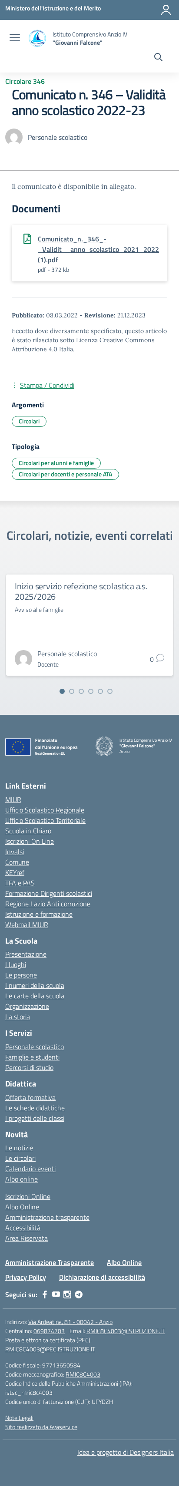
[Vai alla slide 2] (71, 691)
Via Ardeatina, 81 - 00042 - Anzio (70, 1321)
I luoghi (15, 964)
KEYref (14, 872)
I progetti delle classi (34, 1118)
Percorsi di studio (29, 1067)
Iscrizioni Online (27, 1196)
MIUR (13, 799)
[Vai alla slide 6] (110, 691)
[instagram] (67, 1294)
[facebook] (45, 1294)
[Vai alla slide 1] (62, 691)
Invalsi (14, 851)
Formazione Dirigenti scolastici (48, 893)
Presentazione (25, 954)
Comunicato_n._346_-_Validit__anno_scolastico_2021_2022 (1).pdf (98, 249)
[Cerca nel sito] (158, 58)
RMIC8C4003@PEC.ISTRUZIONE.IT (50, 1349)
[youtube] (56, 1294)
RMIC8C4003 (83, 1374)
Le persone (21, 975)
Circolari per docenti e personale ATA (65, 474)
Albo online (21, 1179)
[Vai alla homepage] (37, 38)
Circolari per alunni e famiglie (56, 462)
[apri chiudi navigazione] (15, 38)
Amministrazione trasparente (47, 1217)
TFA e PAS (20, 883)
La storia (17, 1016)
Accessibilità (22, 1227)
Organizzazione (27, 1006)
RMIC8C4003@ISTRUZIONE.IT (125, 1330)
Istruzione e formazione (39, 914)
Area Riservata (26, 1238)
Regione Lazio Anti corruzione (47, 903)
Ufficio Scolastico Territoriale (45, 820)
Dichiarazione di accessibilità (102, 1277)
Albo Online (22, 1207)
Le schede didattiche (35, 1108)
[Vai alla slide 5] (100, 691)
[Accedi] (166, 10)
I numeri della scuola (34, 985)
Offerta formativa (30, 1097)
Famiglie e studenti (32, 1057)
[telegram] (79, 1294)
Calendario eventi (30, 1168)
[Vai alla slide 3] (81, 691)
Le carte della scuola (34, 996)
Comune (17, 862)
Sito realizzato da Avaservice (41, 1426)
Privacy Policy (25, 1277)
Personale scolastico (34, 1046)
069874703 (49, 1330)
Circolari (29, 421)
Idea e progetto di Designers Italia (125, 1452)
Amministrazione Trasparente (49, 1262)
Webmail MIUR (26, 924)
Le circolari (20, 1158)
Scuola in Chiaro (28, 831)
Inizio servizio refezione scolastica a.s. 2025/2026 (81, 591)
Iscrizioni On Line (29, 841)
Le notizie (19, 1148)
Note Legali (19, 1417)
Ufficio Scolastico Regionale (44, 810)
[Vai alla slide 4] (90, 691)
